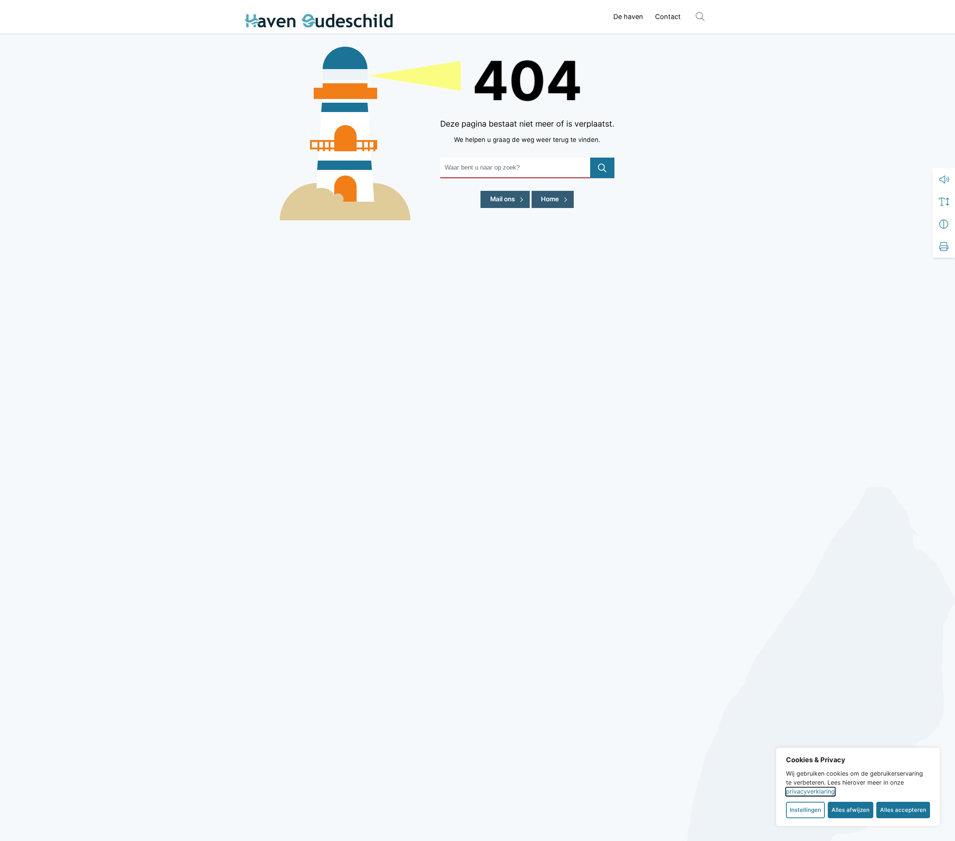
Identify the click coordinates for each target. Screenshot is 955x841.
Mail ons (510, 199)
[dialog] (858, 787)
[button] (944, 179)
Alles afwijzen (851, 809)
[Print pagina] (944, 246)
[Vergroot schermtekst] (944, 201)
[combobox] (527, 168)
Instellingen (805, 809)
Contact (668, 17)
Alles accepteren (903, 809)
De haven (628, 17)
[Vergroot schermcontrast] (944, 224)
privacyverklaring (810, 791)
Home (550, 199)
